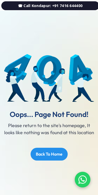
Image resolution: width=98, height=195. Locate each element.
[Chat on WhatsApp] (82, 179)
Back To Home (49, 154)
